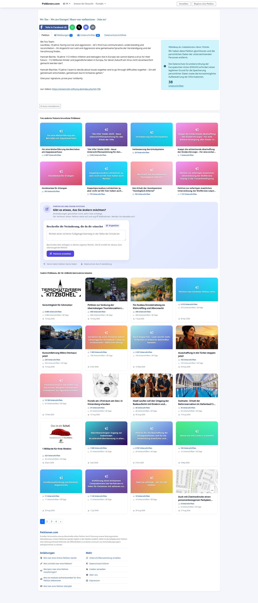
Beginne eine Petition (204, 4)
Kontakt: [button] (100, 4)
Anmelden (183, 4)
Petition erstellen (62, 253)
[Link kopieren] (93, 27)
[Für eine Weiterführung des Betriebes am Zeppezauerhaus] (61, 140)
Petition (45, 35)
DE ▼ (68, 4)
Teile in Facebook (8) (56, 27)
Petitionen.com (51, 3)
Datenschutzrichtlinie (115, 35)
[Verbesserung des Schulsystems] (152, 139)
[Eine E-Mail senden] (86, 27)
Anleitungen (47, 552)
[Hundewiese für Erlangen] (61, 178)
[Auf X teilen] (79, 27)
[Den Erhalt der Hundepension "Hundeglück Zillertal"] (152, 179)
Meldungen (64, 35)
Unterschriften (89, 35)
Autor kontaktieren (51, 106)
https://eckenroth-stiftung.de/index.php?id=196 (76, 89)
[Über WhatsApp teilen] (72, 27)
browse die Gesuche (84, 4)
